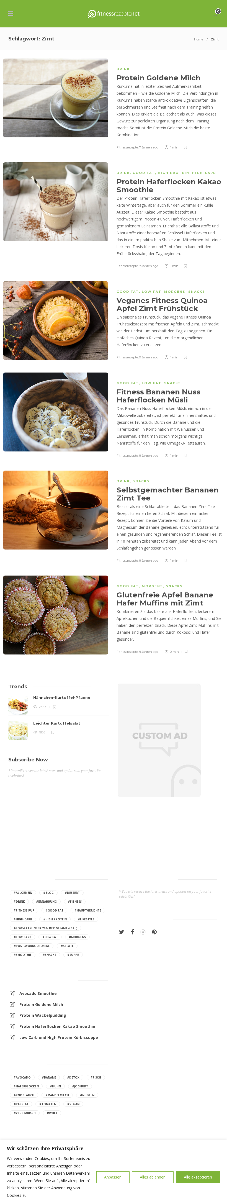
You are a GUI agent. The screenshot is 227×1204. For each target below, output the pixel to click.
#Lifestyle (86, 919)
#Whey (52, 1113)
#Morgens (77, 937)
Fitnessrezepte (127, 147)
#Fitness (75, 901)
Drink (123, 69)
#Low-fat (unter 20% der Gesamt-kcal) (45, 928)
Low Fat (151, 292)
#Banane (49, 1077)
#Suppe (73, 955)
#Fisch (96, 1077)
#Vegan (73, 1104)
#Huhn (55, 1086)
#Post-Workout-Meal (32, 946)
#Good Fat (54, 910)
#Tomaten (47, 1104)
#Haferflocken (26, 1086)
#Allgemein (23, 893)
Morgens (174, 292)
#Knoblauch (24, 1095)
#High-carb (23, 919)
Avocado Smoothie (38, 993)
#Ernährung (46, 901)
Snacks (196, 292)
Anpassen (113, 1177)
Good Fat (144, 173)
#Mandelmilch (57, 1095)
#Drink (19, 901)
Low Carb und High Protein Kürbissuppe (58, 1037)
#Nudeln (87, 1095)
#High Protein (55, 919)
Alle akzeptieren (198, 1177)
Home (198, 39)
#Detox (73, 1077)
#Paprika (21, 1104)
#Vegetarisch (25, 1113)
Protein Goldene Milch (41, 1004)
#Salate (67, 946)
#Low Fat (50, 937)
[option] (58, 717)
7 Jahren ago (148, 147)
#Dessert (72, 893)
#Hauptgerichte (87, 910)
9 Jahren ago (148, 357)
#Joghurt (80, 1086)
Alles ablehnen (153, 1177)
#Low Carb (22, 937)
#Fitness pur (24, 910)
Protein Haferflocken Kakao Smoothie (57, 1026)
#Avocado (22, 1077)
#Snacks (49, 955)
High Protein (173, 173)
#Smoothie (23, 955)
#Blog (48, 893)
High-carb (204, 173)
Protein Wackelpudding (42, 1015)
